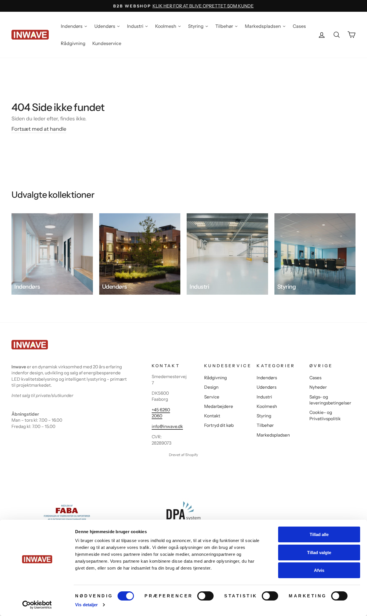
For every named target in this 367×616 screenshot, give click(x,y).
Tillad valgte (319, 552)
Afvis (319, 570)
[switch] (205, 596)
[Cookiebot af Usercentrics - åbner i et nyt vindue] (37, 605)
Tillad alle (319, 534)
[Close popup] (247, 246)
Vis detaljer (86, 604)
